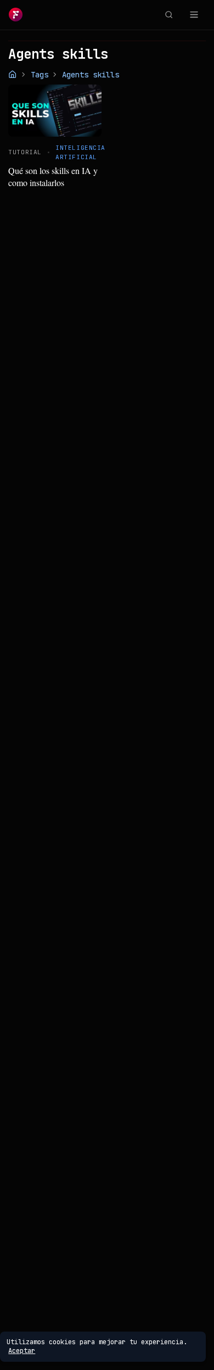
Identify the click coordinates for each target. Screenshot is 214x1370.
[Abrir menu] (193, 14)
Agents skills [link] (90, 75)
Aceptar (21, 1350)
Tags (39, 75)
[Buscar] (168, 14)
